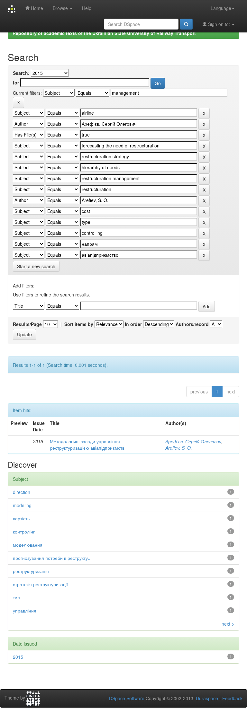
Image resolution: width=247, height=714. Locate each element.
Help (86, 8)
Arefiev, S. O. (178, 448)
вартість (21, 518)
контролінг (24, 531)
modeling (22, 505)
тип (16, 597)
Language (221, 8)
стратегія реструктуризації (40, 584)
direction (21, 492)
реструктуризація (31, 571)
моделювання (27, 545)
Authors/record (192, 324)
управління (24, 610)
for (16, 82)
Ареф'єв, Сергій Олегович (193, 441)
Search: (21, 73)
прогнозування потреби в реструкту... (52, 558)
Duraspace (207, 698)
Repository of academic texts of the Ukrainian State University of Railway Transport (104, 33)
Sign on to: (219, 24)
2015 (18, 657)
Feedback (232, 698)
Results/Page (27, 324)
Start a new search (36, 266)
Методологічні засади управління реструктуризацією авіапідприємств (87, 444)
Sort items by (78, 324)
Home (36, 8)
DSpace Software (126, 698)
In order (133, 324)
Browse (61, 8)
